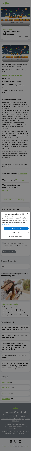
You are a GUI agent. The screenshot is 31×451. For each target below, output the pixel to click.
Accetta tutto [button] (16, 228)
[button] (15, 236)
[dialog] (15, 225)
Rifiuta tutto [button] (16, 232)
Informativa (5, 224)
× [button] (27, 213)
